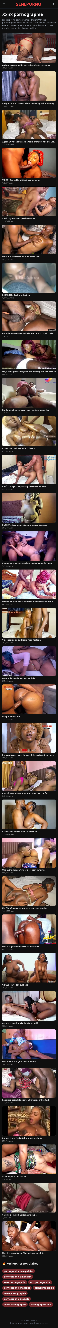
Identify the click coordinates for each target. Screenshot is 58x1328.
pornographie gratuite (16, 1298)
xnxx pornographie (14, 1282)
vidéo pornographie (15, 1304)
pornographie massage (17, 1287)
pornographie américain (17, 1276)
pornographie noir (41, 1304)
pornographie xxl (44, 1287)
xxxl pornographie (40, 1282)
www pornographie (15, 1293)
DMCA (34, 1320)
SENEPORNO (28, 4)
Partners (25, 1320)
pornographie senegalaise (18, 1271)
